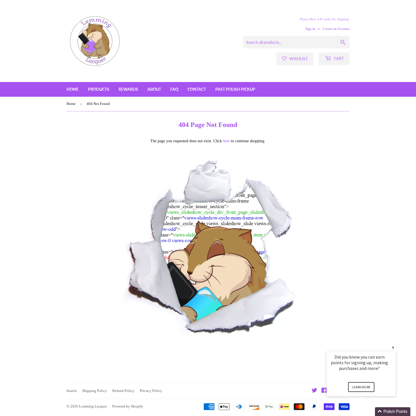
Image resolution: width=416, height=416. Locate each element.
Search (72, 391)
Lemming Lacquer (93, 406)
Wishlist (298, 58)
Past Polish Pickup (235, 89)
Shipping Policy (94, 391)
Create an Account (336, 29)
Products (98, 89)
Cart (338, 58)
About (154, 89)
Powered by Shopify (127, 406)
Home (73, 89)
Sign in (310, 29)
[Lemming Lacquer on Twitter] (314, 391)
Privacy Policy (151, 391)
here (226, 141)
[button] (367, 411)
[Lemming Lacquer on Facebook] (324, 391)
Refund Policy (123, 391)
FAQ (174, 89)
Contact (197, 89)
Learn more (361, 387)
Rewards (128, 89)
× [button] (393, 347)
